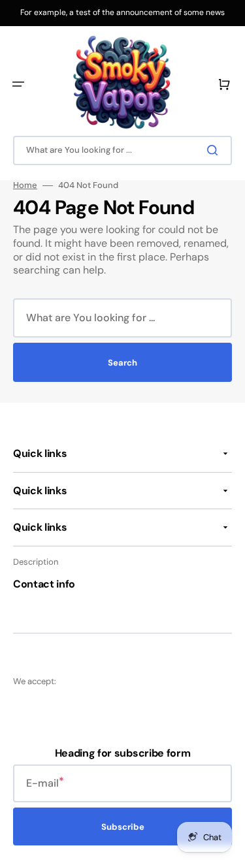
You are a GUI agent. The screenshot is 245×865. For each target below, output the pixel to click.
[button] (18, 84)
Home (25, 185)
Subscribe (122, 826)
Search (122, 362)
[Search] (215, 150)
